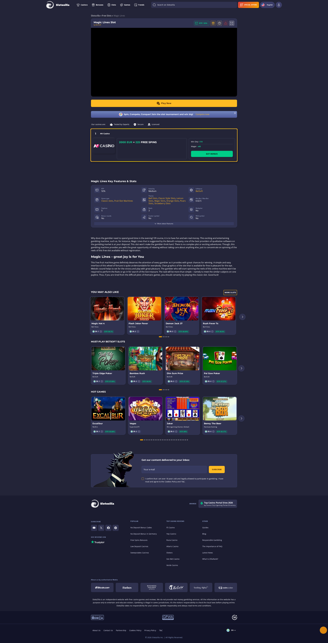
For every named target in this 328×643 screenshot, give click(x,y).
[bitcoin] (102, 587)
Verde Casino (172, 565)
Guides (205, 527)
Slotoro (169, 552)
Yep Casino (171, 534)
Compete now (202, 114)
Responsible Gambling (212, 540)
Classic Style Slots (167, 198)
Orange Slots (172, 200)
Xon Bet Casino (172, 559)
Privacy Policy (150, 630)
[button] (101, 331)
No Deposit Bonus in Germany (143, 534)
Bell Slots (152, 198)
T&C (161, 630)
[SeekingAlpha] (201, 587)
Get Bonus (212, 154)
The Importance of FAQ (212, 546)
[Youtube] (94, 528)
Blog (204, 534)
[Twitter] (101, 528)
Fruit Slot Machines (123, 200)
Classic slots (107, 200)
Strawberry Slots (162, 203)
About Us (96, 630)
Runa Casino (171, 540)
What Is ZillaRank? (210, 559)
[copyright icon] (176, 587)
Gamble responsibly (168, 605)
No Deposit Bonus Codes (141, 527)
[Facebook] (108, 528)
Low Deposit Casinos (139, 546)
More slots (230, 292)
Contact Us (108, 630)
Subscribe (217, 469)
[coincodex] (225, 587)
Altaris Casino (172, 546)
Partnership (121, 630)
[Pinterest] (115, 528)
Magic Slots (159, 200)
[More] (323, 630)
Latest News (207, 552)
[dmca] (97, 617)
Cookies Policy (135, 630)
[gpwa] (168, 617)
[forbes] (127, 587)
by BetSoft (97, 25)
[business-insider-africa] (151, 587)
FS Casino (170, 527)
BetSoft (199, 191)
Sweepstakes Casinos (139, 552)
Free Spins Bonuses (138, 540)
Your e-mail (149, 469)
